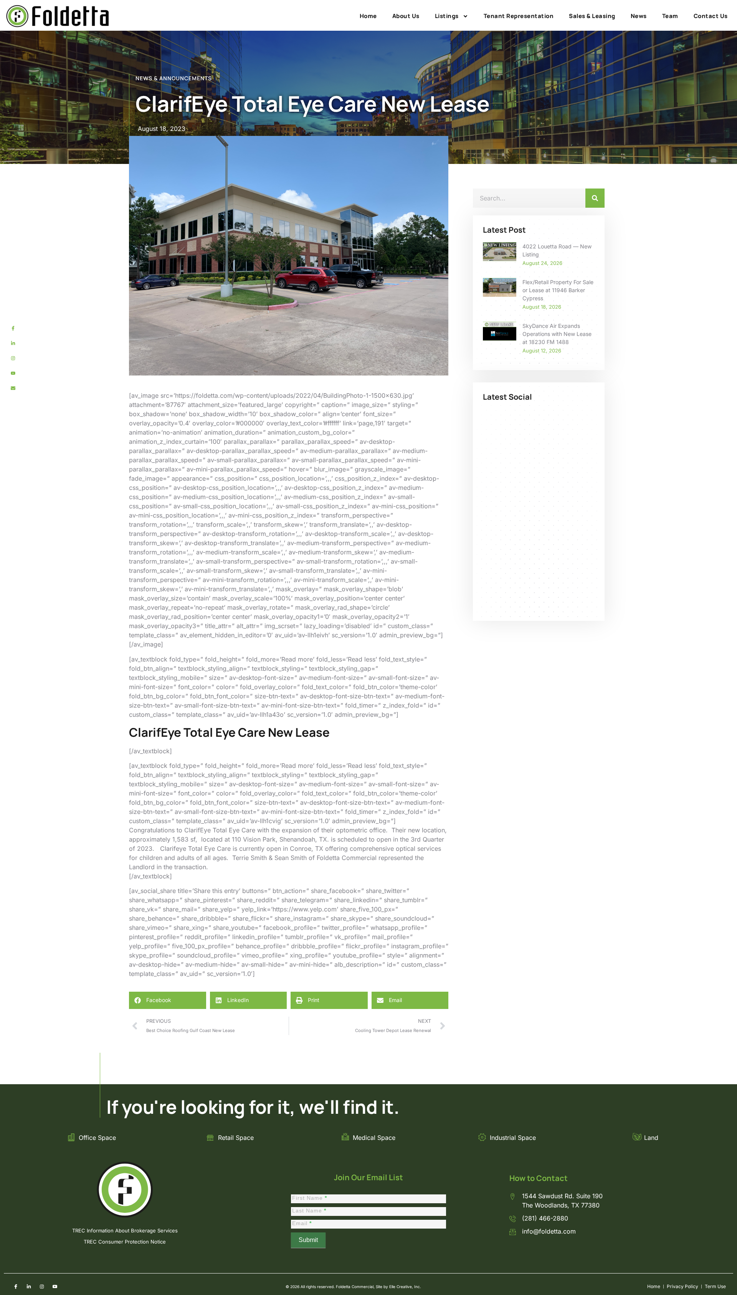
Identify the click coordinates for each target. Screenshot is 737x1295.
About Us (406, 16)
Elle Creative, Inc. (405, 1286)
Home (368, 16)
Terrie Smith (249, 858)
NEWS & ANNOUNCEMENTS (174, 78)
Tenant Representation (519, 16)
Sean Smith (290, 858)
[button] (167, 1000)
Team (670, 16)
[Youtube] (13, 373)
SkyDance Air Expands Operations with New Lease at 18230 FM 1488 (557, 334)
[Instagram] (13, 358)
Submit (308, 1240)
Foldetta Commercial (347, 858)
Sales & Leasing (592, 16)
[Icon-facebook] (15, 1286)
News (639, 16)
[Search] (595, 198)
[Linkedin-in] (13, 343)
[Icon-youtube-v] (54, 1286)
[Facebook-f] (13, 328)
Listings (447, 16)
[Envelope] (13, 388)
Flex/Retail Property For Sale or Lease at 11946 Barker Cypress (557, 290)
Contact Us (711, 16)
